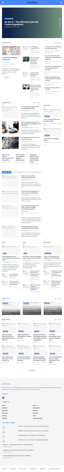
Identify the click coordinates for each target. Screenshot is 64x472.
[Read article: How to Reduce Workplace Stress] (53, 132)
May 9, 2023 (5, 362)
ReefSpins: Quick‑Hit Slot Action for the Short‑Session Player (34, 158)
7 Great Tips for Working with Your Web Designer (15, 283)
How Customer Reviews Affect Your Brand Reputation (30, 107)
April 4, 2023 (53, 364)
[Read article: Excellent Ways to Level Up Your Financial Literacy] (10, 143)
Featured (59, 42)
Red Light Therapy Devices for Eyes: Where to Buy (31, 308)
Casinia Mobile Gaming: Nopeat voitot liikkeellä (31, 435)
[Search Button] (61, 2)
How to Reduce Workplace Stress (51, 139)
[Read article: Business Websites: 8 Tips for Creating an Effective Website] (10, 232)
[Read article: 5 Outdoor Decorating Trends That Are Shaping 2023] (56, 328)
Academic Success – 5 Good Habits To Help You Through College (56, 273)
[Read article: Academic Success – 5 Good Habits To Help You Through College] (47, 272)
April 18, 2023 (33, 230)
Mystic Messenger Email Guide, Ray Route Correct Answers (53, 78)
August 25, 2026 (34, 164)
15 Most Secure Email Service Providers (34, 74)
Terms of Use (22, 469)
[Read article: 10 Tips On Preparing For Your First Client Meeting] (25, 350)
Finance (4, 416)
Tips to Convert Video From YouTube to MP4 (52, 120)
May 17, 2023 (33, 141)
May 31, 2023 (33, 179)
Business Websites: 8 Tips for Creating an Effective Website (30, 227)
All (55, 42)
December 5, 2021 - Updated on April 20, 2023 (35, 67)
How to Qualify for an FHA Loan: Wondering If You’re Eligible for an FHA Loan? (31, 123)
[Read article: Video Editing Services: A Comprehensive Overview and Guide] (11, 250)
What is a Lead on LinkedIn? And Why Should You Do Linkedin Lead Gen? (35, 88)
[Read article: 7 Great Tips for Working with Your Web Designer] (5, 283)
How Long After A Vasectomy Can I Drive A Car (7, 358)
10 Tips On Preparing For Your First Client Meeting (24, 358)
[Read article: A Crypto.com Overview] (11, 308)
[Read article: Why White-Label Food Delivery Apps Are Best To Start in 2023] (32, 250)
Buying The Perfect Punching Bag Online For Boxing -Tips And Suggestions (40, 337)
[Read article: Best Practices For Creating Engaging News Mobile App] (26, 286)
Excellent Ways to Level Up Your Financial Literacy (30, 138)
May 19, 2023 (33, 110)
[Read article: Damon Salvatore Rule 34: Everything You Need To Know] (40, 350)
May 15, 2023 (37, 342)
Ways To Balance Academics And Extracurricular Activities (56, 283)
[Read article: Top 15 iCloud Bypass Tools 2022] (11, 50)
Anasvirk (8, 27)
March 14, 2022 (7, 313)
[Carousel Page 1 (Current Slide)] (59, 19)
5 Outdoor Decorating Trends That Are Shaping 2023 (55, 337)
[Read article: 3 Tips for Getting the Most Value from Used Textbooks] (53, 250)
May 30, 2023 (56, 260)
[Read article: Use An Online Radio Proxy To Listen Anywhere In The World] (56, 350)
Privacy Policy (33, 469)
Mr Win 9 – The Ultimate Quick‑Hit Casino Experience (21, 23)
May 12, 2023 (52, 342)
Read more (7, 77)
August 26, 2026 (7, 162)
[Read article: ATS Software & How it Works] (5, 276)
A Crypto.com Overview (10, 311)
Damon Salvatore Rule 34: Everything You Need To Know (39, 358)
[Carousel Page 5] (59, 26)
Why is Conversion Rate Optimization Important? (28, 176)
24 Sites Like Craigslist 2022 (34, 47)
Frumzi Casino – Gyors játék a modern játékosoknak (21, 157)
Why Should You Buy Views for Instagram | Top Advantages (35, 273)
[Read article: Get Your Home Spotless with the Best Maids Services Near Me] (9, 328)
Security (35, 413)
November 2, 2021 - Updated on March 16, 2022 (35, 95)
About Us (4, 469)
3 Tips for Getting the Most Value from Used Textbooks (52, 257)
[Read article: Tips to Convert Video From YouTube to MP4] (53, 113)
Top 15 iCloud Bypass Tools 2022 (10, 58)
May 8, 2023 (21, 362)
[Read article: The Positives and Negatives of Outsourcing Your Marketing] (10, 197)
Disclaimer (43, 469)
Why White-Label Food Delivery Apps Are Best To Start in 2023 (32, 257)
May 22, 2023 (55, 277)
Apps (4, 53)
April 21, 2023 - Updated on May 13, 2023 (31, 213)
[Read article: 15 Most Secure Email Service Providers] (26, 74)
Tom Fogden (6, 62)
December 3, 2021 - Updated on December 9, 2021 (35, 79)
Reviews (59, 298)
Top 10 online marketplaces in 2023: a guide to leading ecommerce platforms (30, 207)
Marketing (36, 408)
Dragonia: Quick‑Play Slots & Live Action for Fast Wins (33, 431)
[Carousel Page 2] (59, 20)
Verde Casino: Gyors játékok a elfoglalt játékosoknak (33, 440)
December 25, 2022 (35, 291)
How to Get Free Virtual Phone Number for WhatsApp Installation (34, 60)
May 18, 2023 (33, 127)
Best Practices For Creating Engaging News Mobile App (35, 287)
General (59, 319)
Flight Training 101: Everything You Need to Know (24, 336)
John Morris (25, 127)
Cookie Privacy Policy (54, 469)
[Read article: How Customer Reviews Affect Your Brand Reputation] (10, 112)
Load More (32, 370)
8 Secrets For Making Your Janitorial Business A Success (53, 68)
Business (38, 102)
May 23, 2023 (6, 342)
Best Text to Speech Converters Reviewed (51, 308)
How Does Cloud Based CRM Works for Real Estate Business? (53, 57)
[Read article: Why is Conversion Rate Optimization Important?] (10, 181)
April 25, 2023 (33, 195)
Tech (4, 253)
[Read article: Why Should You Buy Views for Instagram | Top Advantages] (26, 272)
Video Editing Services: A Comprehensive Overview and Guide (11, 258)
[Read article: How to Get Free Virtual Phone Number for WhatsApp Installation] (26, 59)
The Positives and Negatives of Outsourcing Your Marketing (30, 192)
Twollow (32, 2)
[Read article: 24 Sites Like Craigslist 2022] (26, 48)
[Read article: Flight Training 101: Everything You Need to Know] (25, 328)
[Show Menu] (3, 2)
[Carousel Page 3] (59, 22)
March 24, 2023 (55, 287)
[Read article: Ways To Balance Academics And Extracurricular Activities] (47, 282)
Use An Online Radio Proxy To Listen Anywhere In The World (55, 359)
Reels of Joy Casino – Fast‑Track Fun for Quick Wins (8, 157)
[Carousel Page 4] (59, 24)
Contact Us (13, 469)
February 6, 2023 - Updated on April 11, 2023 (35, 279)
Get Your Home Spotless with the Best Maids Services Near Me (8, 337)
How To (47, 116)
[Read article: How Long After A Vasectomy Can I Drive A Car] (9, 350)
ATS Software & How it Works (14, 275)
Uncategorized (9, 18)
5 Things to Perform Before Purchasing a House (53, 47)
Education (48, 253)
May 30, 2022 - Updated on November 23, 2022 (35, 52)
